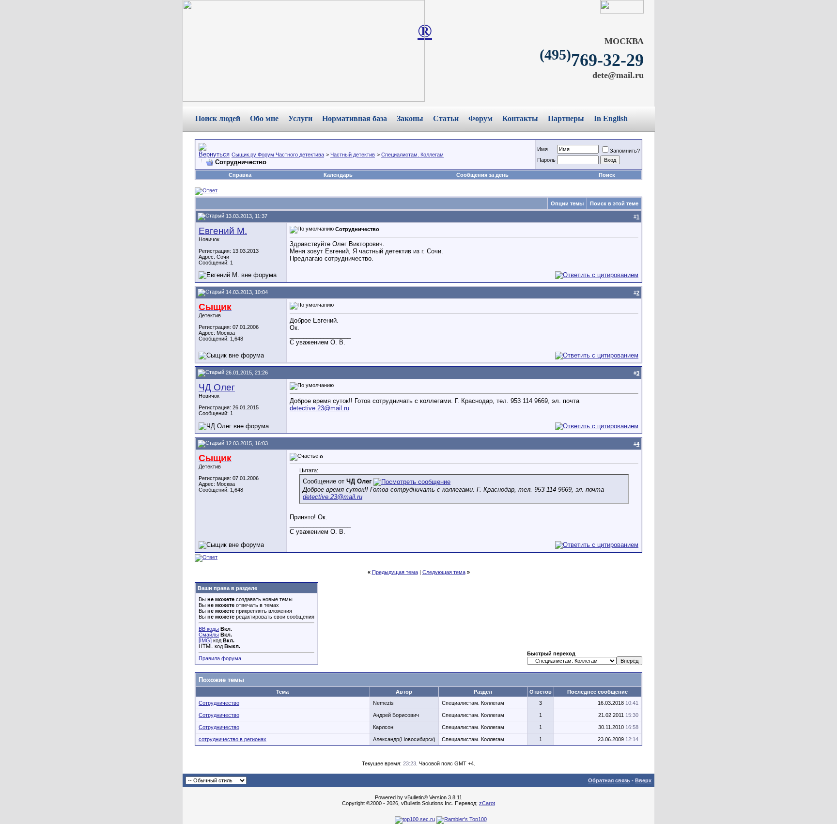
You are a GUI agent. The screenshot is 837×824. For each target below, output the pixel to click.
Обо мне (264, 118)
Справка (240, 175)
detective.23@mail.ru (319, 408)
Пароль (546, 160)
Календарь (338, 175)
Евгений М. (223, 231)
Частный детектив (352, 154)
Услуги (300, 118)
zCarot (487, 803)
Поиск (607, 175)
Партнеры (566, 118)
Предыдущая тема (395, 572)
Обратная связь (609, 780)
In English (611, 118)
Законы (410, 118)
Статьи (446, 118)
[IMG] (205, 640)
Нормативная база (354, 118)
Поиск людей (217, 118)
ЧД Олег (217, 387)
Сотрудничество (219, 703)
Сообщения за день (482, 175)
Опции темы (567, 203)
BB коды (209, 629)
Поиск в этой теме (614, 203)
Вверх (643, 780)
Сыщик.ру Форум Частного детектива (278, 154)
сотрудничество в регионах (232, 739)
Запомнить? (625, 151)
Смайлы (209, 634)
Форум (480, 118)
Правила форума (220, 658)
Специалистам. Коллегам (412, 154)
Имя (542, 149)
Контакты (520, 118)
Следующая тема (443, 572)
